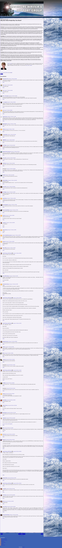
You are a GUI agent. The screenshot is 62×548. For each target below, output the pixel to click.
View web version (21, 535)
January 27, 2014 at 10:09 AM (11, 168)
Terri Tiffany (4, 145)
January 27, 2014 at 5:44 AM (8, 90)
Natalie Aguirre (5, 123)
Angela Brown (5, 198)
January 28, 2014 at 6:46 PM (17, 451)
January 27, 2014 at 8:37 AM (15, 151)
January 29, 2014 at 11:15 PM (9, 501)
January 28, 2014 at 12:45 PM (10, 434)
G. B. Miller (4, 488)
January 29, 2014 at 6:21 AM (10, 488)
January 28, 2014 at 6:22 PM (10, 439)
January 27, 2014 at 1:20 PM (11, 198)
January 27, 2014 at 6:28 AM (8, 110)
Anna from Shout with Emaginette (7, 423)
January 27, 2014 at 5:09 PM (17, 253)
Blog (26, 65)
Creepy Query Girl (5, 78)
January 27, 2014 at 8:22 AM (11, 134)
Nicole (4, 501)
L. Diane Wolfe (5, 134)
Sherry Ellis (4, 186)
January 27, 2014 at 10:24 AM (12, 180)
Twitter (28, 65)
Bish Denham (5, 412)
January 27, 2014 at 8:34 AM (11, 145)
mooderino (4, 222)
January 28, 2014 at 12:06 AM (10, 359)
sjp (3, 110)
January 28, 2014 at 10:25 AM (12, 405)
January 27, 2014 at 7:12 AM (12, 116)
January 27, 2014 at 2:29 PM (10, 215)
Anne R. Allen (5, 506)
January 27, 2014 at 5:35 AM (12, 78)
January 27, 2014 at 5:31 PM (17, 323)
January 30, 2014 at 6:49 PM (11, 506)
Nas (3, 90)
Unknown (4, 129)
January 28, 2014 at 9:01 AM (11, 388)
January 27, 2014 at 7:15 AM (11, 123)
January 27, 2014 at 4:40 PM (10, 241)
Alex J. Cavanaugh (5, 95)
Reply (3, 82)
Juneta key (2, 541)
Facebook (30, 65)
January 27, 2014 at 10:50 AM (10, 186)
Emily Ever (4, 439)
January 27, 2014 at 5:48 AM (13, 95)
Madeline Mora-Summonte (7, 151)
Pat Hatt (2, 543)
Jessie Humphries (5, 204)
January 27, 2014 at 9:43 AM (10, 163)
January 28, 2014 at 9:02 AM (10, 393)
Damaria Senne (5, 116)
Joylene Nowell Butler (6, 514)
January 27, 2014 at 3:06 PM (10, 222)
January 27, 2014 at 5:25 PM (17, 297)
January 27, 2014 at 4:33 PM (16, 235)
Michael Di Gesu (5, 405)
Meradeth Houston (5, 341)
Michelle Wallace (5, 180)
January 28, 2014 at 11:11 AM (11, 412)
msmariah (4, 359)
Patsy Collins (5, 247)
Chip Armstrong (5, 229)
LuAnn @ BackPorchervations (7, 235)
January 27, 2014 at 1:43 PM (12, 204)
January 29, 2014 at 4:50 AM (17, 483)
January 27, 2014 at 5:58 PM (13, 341)
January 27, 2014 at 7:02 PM (9, 353)
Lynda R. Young (9, 63)
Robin (4, 353)
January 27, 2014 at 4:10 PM (12, 229)
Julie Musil (4, 163)
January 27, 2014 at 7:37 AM (10, 129)
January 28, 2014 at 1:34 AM (11, 364)
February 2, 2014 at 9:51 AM (14, 514)
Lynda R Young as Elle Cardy (7, 253)
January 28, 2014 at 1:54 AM (17, 370)
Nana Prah (4, 434)
